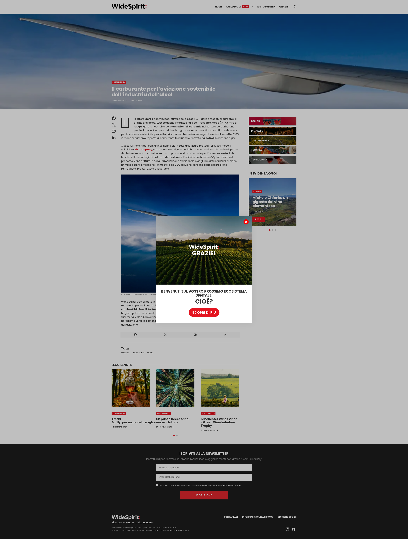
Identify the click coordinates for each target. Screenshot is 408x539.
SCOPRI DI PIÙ (204, 312)
